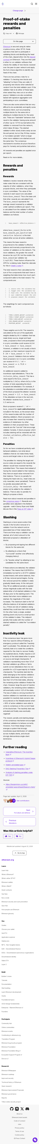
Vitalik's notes (17, 266)
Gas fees (5, 894)
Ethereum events (7, 1031)
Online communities (8, 1027)
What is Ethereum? (8, 874)
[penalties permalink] (2, 444)
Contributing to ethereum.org (11, 1035)
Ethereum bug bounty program (12, 1043)
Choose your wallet (8, 929)
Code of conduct (19, 1121)
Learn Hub (5, 870)
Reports (4, 1098)
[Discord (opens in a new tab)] (27, 1109)
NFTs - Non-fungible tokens (11, 945)
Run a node (5, 898)
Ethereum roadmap (8, 1074)
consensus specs (13, 501)
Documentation (7, 984)
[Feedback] (35, 1139)
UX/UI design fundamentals (11, 1004)
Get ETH (4, 933)
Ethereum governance (9, 1094)
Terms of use (19, 1131)
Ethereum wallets (7, 882)
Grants (4, 996)
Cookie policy (19, 1135)
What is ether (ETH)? (8, 878)
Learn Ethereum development (11, 992)
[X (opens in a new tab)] (22, 1109)
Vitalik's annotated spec (15, 765)
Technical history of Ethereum (11, 1082)
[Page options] (13, 33)
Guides (4, 925)
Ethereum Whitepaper (9, 1070)
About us (19, 1114)
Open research (7, 1086)
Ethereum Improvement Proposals (13, 1090)
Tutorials (4, 980)
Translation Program (8, 1039)
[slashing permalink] (2, 517)
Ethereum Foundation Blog (11, 1051)
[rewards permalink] (2, 167)
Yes (9, 836)
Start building (6, 988)
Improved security (8, 1078)
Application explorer (8, 937)
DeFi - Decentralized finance (11, 949)
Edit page (20, 33)
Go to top (21, 853)
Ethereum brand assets (19, 1117)
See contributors (22, 801)
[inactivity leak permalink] (2, 633)
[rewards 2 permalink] (2, 176)
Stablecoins (5, 941)
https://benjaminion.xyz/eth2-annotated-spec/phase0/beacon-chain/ (20, 785)
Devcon (5, 1058)
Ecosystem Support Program (12, 1055)
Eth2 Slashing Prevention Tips (18, 769)
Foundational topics (8, 1000)
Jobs (19, 1124)
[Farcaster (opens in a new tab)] (17, 1109)
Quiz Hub (5, 906)
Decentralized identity (9, 957)
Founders (5, 1011)
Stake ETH (5, 960)
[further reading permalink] (2, 747)
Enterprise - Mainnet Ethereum (12, 1007)
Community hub (7, 1023)
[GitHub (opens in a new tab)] (12, 1109)
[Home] (3, 4)
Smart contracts (7, 890)
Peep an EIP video (25, 509)
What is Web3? (6, 886)
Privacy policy (19, 1128)
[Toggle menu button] (36, 4)
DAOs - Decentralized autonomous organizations (18, 953)
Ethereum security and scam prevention (15, 902)
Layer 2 (4, 964)
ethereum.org (8, 860)
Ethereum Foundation (9, 1047)
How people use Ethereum (10, 909)
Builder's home (7, 976)
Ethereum (7, 47)
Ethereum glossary (8, 913)
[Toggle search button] (32, 4)
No (20, 836)
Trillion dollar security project (11, 1102)
